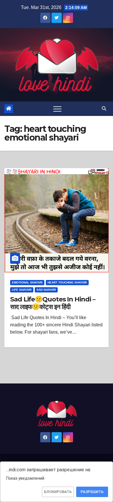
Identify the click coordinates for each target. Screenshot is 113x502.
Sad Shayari (46, 289)
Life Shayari (22, 289)
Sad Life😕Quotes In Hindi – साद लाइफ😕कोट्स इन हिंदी (52, 303)
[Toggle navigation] (57, 109)
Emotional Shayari (27, 282)
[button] (104, 108)
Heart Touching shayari (67, 282)
